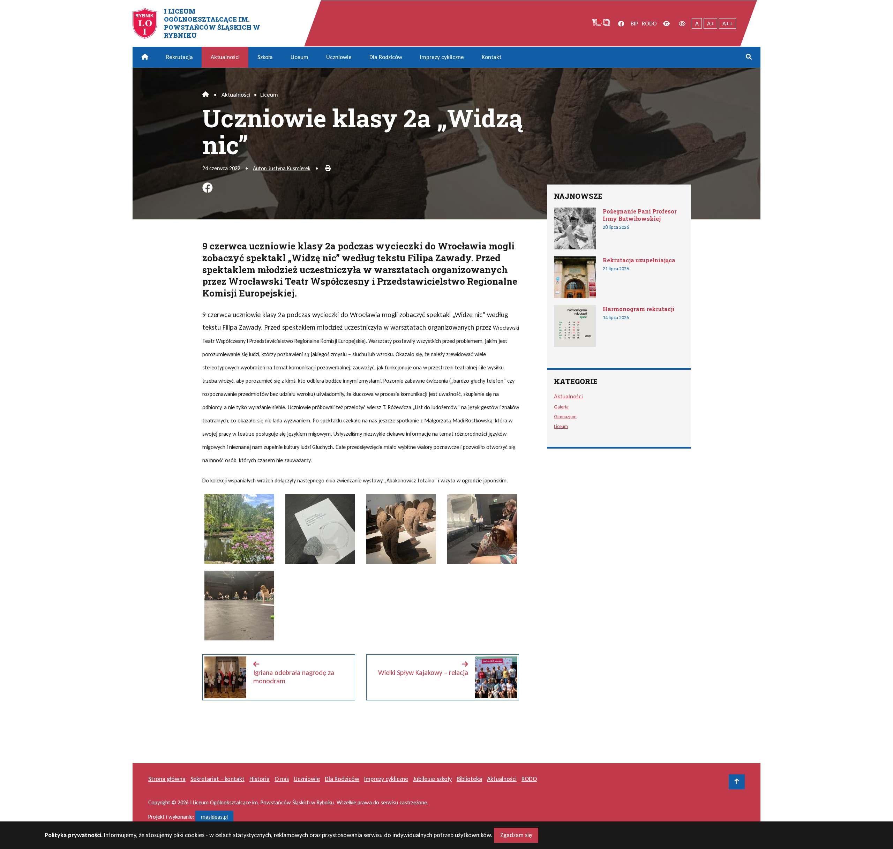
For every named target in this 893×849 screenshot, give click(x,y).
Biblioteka (469, 779)
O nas (282, 779)
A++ (727, 23)
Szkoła (265, 57)
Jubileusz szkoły (432, 779)
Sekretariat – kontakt (217, 779)
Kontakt (491, 57)
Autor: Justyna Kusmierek (281, 168)
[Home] (205, 94)
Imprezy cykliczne (442, 57)
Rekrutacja (179, 57)
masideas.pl (214, 816)
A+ (710, 23)
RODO (649, 23)
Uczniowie (339, 57)
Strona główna (167, 779)
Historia (259, 779)
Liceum (299, 57)
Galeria (561, 407)
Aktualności (225, 57)
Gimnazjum (565, 416)
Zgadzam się (516, 835)
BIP (634, 23)
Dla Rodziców (385, 57)
